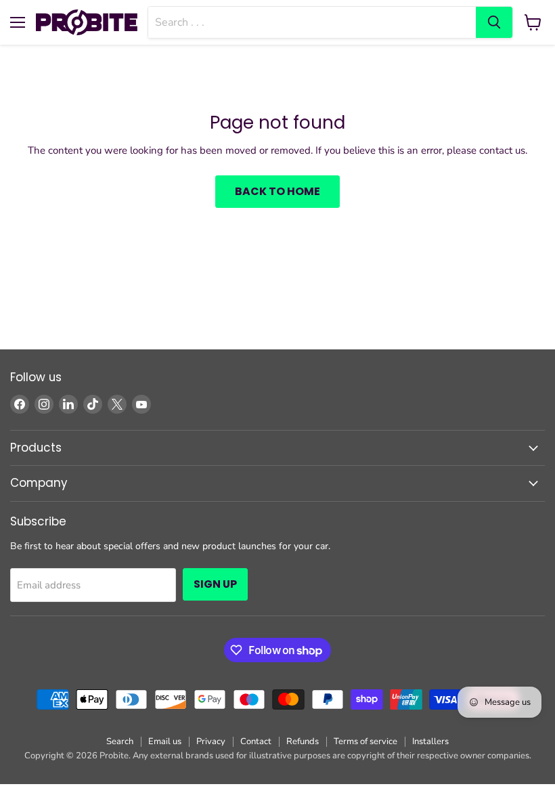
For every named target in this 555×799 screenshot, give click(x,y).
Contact (255, 741)
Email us (164, 741)
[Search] (494, 22)
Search (119, 741)
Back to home (277, 191)
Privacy (210, 741)
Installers (430, 741)
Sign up (215, 584)
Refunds (302, 741)
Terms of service (365, 741)
